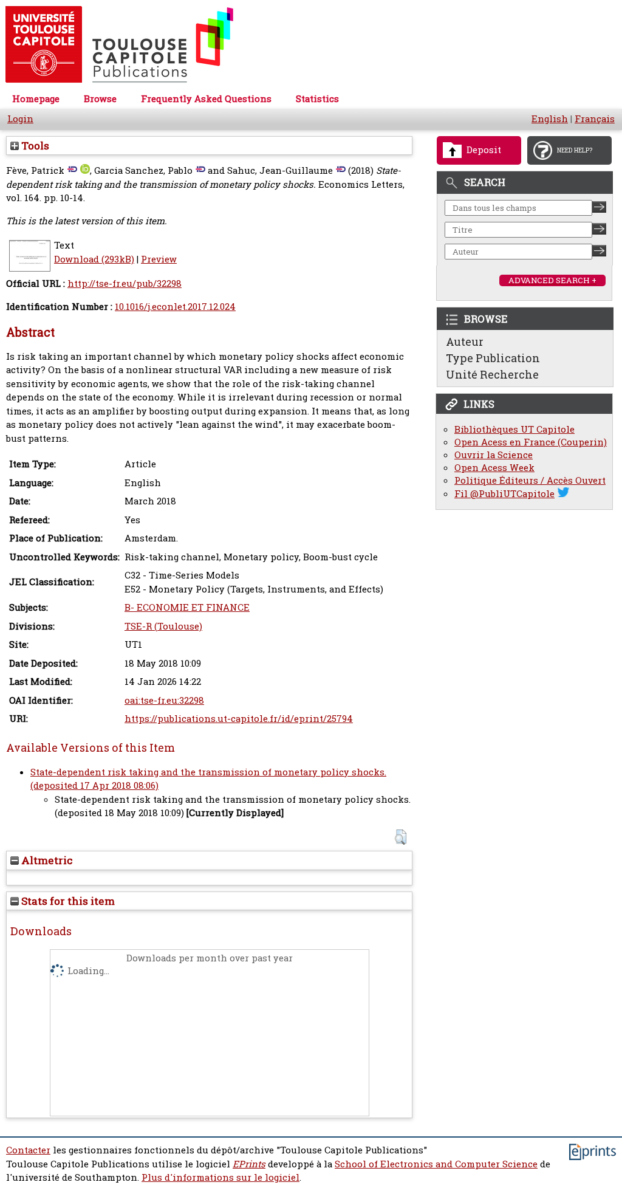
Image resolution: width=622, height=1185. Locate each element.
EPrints (249, 1164)
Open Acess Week (494, 467)
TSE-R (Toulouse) (163, 626)
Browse (100, 98)
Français (595, 118)
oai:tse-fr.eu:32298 (164, 700)
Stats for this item (67, 901)
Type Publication (493, 358)
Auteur (465, 341)
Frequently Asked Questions (206, 98)
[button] (400, 837)
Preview (159, 259)
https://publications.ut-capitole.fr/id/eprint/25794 (239, 718)
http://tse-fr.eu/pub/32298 (124, 283)
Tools (34, 146)
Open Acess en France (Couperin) (530, 442)
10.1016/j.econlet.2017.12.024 (175, 306)
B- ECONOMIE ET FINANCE (187, 607)
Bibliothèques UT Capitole (514, 429)
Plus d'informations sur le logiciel (220, 1177)
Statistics (317, 98)
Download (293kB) (94, 259)
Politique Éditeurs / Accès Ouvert (530, 480)
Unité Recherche (492, 374)
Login (20, 118)
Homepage (36, 98)
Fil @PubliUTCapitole (504, 493)
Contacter (28, 1150)
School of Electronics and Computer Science (436, 1164)
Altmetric (46, 860)
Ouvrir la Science (493, 454)
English (549, 118)
